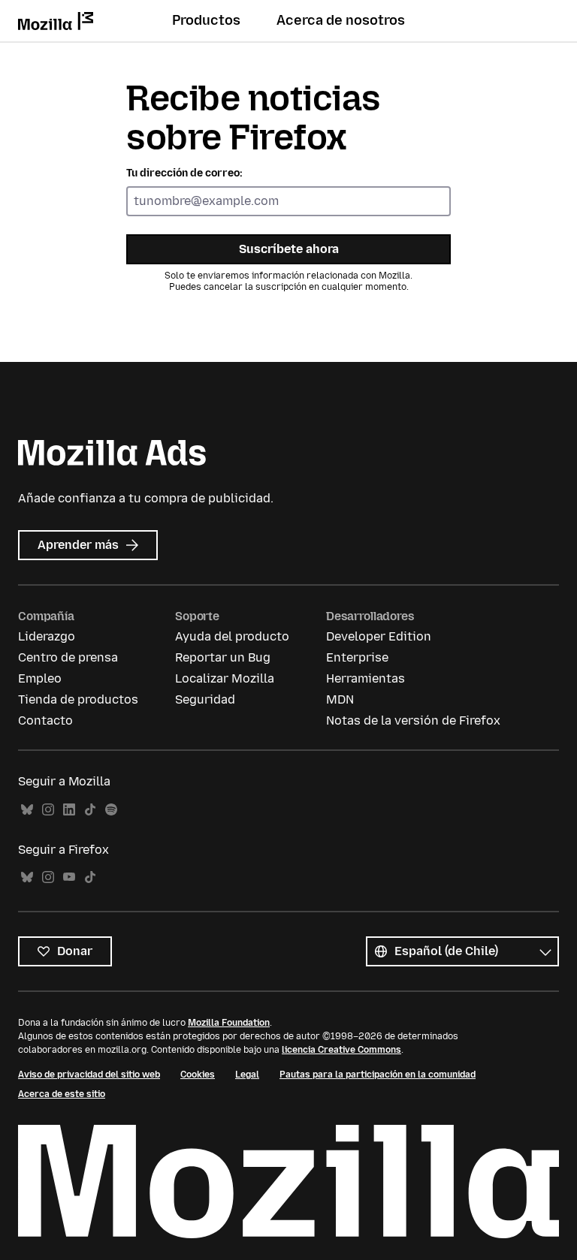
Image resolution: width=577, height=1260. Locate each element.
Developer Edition (378, 636)
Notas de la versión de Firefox (413, 720)
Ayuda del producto (232, 636)
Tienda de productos (78, 699)
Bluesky (27, 809)
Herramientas (365, 678)
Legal (247, 1074)
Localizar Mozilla (224, 678)
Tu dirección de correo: (184, 173)
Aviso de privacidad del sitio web (89, 1074)
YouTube (69, 877)
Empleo (40, 678)
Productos (206, 20)
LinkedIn (69, 809)
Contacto (45, 720)
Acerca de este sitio (61, 1094)
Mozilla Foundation (229, 1022)
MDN (340, 699)
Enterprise (357, 657)
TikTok (90, 809)
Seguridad (205, 699)
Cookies (197, 1074)
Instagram (48, 809)
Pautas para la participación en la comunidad (377, 1074)
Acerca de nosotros (340, 20)
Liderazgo (46, 636)
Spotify (111, 809)
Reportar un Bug (222, 657)
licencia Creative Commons (341, 1049)
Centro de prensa (68, 657)
